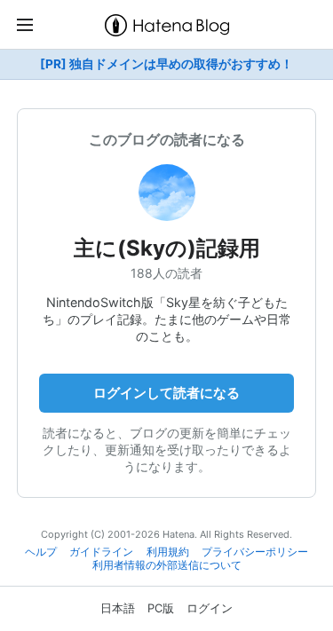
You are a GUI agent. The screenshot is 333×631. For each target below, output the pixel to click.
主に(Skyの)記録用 (167, 248)
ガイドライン (101, 552)
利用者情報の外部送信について (167, 565)
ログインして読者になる (166, 392)
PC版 (160, 608)
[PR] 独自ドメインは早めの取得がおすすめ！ (166, 64)
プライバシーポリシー (255, 552)
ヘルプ (41, 552)
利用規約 (168, 552)
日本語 (117, 608)
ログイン (209, 608)
